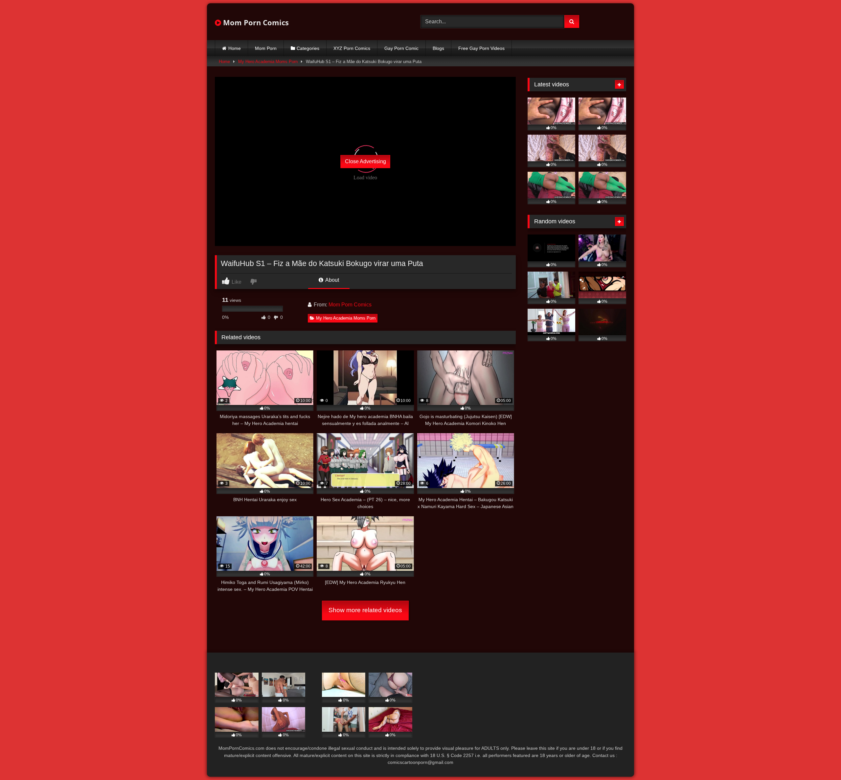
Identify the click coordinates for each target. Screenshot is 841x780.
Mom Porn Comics (255, 22)
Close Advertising (365, 161)
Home (234, 48)
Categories (308, 48)
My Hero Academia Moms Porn (268, 61)
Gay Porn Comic (401, 48)
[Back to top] (820, 760)
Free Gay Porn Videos (481, 48)
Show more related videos (365, 610)
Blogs (438, 48)
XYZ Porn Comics (351, 48)
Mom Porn (266, 48)
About (331, 280)
